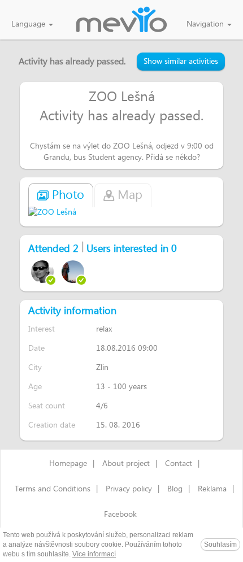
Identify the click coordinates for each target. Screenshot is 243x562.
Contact (178, 464)
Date (36, 348)
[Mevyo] (121, 20)
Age (35, 387)
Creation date (51, 425)
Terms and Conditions (52, 489)
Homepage (68, 464)
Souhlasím (220, 544)
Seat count (46, 406)
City (35, 367)
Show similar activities (181, 61)
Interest (41, 329)
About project (126, 464)
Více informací (94, 554)
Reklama (212, 489)
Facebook (120, 514)
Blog (175, 489)
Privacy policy (129, 489)
